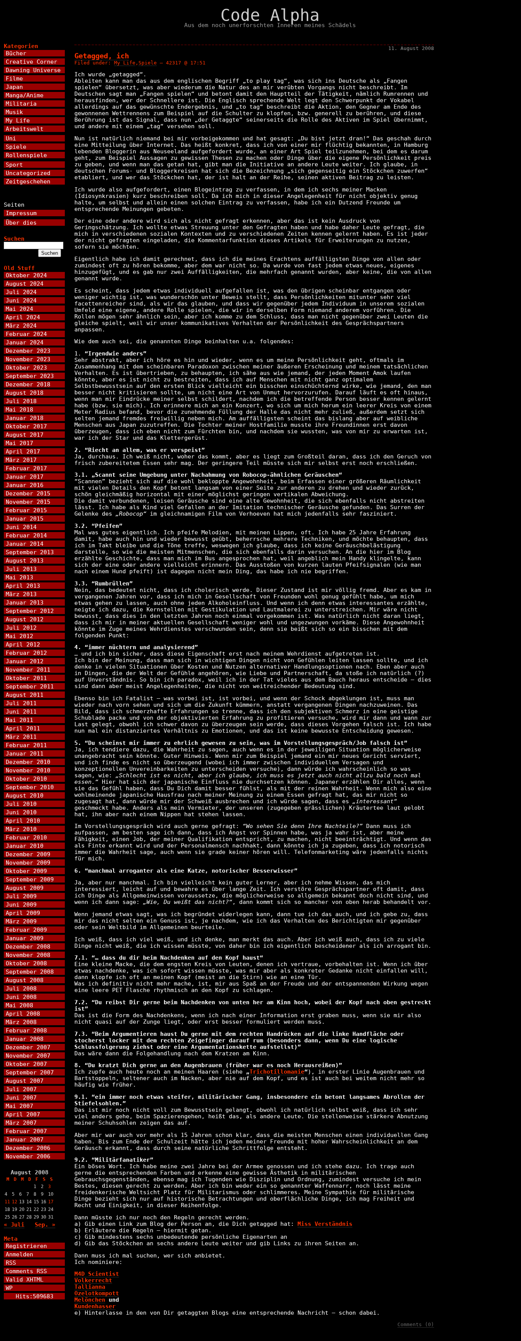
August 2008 (24, 980)
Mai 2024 (19, 309)
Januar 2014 (24, 543)
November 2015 (28, 501)
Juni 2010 (21, 812)
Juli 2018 (21, 401)
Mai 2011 (19, 720)
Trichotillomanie (276, 1071)
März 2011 (21, 736)
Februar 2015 (26, 510)
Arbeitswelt (24, 128)
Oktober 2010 (26, 778)
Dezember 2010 (28, 762)
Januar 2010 (24, 846)
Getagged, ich (101, 56)
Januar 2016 (24, 485)
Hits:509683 (34, 1296)
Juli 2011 (21, 703)
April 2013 (23, 585)
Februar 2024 (26, 334)
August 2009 (24, 887)
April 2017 (23, 451)
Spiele (147, 63)
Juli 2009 (21, 896)
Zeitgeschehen (28, 181)
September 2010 (30, 787)
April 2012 (23, 644)
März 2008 (21, 1022)
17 (50, 1201)
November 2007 (28, 1055)
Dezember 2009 (28, 854)
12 (14, 1201)
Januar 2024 (24, 342)
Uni (11, 138)
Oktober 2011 (26, 678)
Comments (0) (415, 1324)
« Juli (14, 1224)
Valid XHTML (24, 1279)
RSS (11, 1262)
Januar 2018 (24, 418)
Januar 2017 (24, 476)
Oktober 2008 (26, 963)
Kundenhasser (95, 1306)
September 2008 (30, 971)
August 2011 (24, 694)
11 (7, 1201)
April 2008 (23, 1013)
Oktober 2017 (26, 426)
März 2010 (21, 829)
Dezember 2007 (28, 1047)
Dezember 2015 (28, 493)
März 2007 (21, 1122)
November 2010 (28, 770)
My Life (124, 63)
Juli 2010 (21, 804)
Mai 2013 (19, 577)
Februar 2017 (26, 468)
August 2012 (24, 619)
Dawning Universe (33, 70)
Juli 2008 (21, 988)
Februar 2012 (26, 653)
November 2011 (28, 669)
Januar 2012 (24, 661)
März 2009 (21, 921)
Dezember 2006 (28, 1148)
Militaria (21, 103)
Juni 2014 (21, 527)
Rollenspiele (26, 155)
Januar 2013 (24, 602)
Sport (14, 164)
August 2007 (24, 1080)
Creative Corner (31, 61)
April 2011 (23, 728)
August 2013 (24, 560)
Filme (14, 78)
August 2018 (24, 392)
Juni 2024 (21, 300)
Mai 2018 (19, 409)
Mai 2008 (19, 1005)
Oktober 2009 (26, 871)
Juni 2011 (21, 711)
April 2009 (23, 913)
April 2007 (23, 1114)
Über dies (21, 222)
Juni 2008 (21, 997)
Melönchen (89, 1299)
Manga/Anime (24, 95)
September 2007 (30, 1072)
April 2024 (23, 317)
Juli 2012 (21, 627)
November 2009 (28, 862)
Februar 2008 (26, 1030)
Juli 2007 (21, 1089)
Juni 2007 (21, 1097)
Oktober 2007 (26, 1064)
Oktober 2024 (26, 275)
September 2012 (30, 611)
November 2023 (28, 359)
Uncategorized (28, 173)
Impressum (21, 213)
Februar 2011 (26, 745)
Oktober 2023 (26, 367)
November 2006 (28, 1156)
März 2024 (21, 325)
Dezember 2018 (28, 384)
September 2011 (30, 686)
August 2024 (24, 283)
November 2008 (28, 955)
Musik (14, 112)
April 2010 (23, 820)
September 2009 (30, 879)
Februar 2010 (26, 837)
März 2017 (21, 460)
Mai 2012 (19, 636)
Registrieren (26, 1246)
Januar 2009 (24, 938)
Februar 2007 (26, 1131)
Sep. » (45, 1224)
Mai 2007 (19, 1106)
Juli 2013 (21, 569)
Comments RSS (26, 1271)
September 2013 (30, 552)
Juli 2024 (21, 292)
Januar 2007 (24, 1139)
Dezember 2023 (28, 350)
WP (9, 1288)
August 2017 (24, 434)
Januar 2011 (24, 753)
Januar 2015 (24, 518)
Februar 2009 (26, 929)
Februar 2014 (26, 535)
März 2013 (21, 594)
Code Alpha (270, 15)
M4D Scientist (96, 1273)
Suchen (14, 238)
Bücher (16, 53)
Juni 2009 (21, 904)
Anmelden (19, 1254)
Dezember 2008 (28, 946)
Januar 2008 (24, 1038)
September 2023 (30, 376)
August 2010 (24, 795)
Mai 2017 (19, 443)
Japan (14, 87)
